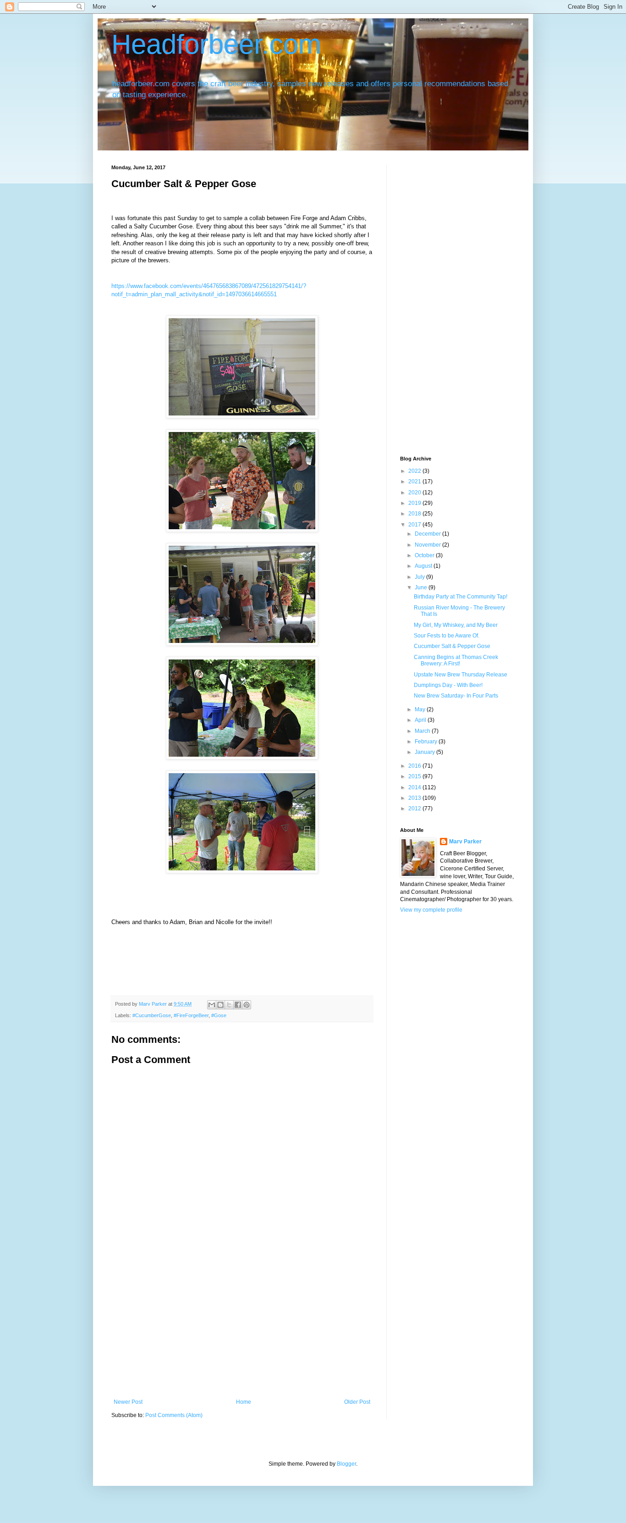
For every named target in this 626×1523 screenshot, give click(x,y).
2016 (415, 766)
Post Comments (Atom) (174, 1415)
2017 (415, 524)
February (427, 741)
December (428, 534)
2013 (415, 798)
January (425, 752)
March (423, 731)
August (424, 566)
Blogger (346, 1464)
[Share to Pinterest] (246, 1004)
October (425, 555)
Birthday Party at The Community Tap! (460, 596)
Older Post (357, 1402)
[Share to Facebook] (237, 1004)
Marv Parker (465, 841)
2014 (415, 787)
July (420, 577)
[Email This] (211, 1004)
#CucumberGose (151, 1015)
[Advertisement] (242, 1330)
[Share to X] (229, 1004)
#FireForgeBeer (191, 1015)
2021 (415, 481)
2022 (415, 471)
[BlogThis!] (220, 1004)
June (421, 587)
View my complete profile (431, 910)
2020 (415, 492)
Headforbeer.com (216, 44)
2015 (415, 776)
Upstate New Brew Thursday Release (460, 674)
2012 (415, 808)
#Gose (218, 1015)
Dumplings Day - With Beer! (448, 685)
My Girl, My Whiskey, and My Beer (456, 625)
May (421, 709)
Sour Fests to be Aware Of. (446, 635)
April (421, 720)
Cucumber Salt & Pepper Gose (452, 646)
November (428, 545)
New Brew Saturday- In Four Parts (456, 695)
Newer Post (128, 1402)
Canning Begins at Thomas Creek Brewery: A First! (456, 660)
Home (243, 1402)
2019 (415, 503)
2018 (415, 513)
